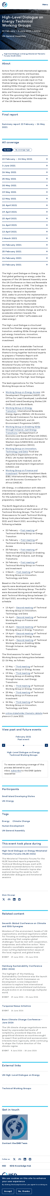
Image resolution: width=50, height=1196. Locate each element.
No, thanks (24, 1191)
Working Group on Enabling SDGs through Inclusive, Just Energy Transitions (23, 429)
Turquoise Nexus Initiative (16, 1005)
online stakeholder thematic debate (24, 713)
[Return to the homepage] (4, 4)
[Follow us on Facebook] (19, 1159)
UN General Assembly (14, 36)
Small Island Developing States (18, 796)
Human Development (13, 826)
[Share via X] (3, 899)
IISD (4, 1166)
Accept (8, 1191)
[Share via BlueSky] (19, 899)
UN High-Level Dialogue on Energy (21, 1075)
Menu (45, 4)
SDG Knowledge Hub (20, 1166)
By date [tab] (7, 150)
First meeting (27, 530)
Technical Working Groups (16, 1088)
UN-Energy (8, 801)
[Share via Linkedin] (14, 899)
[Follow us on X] (14, 1159)
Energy (5, 821)
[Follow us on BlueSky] (30, 1159)
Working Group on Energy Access (23, 392)
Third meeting (23, 666)
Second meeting (24, 607)
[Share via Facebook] (9, 899)
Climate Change (21, 821)
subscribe (16, 770)
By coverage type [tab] (23, 150)
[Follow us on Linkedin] (25, 1159)
